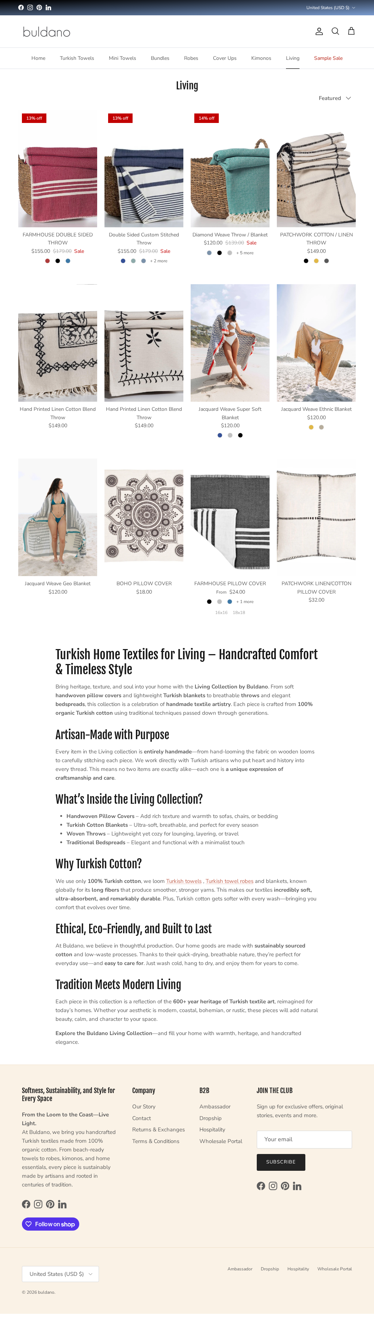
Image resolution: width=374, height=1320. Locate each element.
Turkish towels (184, 881)
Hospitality (212, 1129)
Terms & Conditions (155, 1141)
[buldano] (46, 31)
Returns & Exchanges (158, 1129)
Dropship (210, 1118)
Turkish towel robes (229, 881)
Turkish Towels (77, 58)
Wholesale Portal (220, 1141)
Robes (191, 58)
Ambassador (214, 1106)
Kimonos (261, 58)
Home (38, 58)
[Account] (318, 31)
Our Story (144, 1106)
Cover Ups (225, 58)
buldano (46, 1292)
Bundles (160, 58)
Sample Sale (328, 58)
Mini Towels (122, 58)
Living (292, 58)
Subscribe (281, 1162)
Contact (141, 1118)
